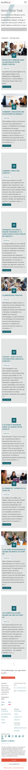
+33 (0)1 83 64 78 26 (21, 688)
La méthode (4, 711)
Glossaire (16, 730)
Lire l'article (6, 86)
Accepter (14, 760)
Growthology (6, 118)
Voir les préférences (14, 764)
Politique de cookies (8, 767)
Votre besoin (17, 711)
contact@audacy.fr (21, 690)
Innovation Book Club (20, 728)
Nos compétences (6, 714)
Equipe (3, 719)
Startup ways (6, 68)
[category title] (14, 55)
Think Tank (17, 725)
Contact (3, 722)
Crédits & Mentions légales (18, 767)
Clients (16, 714)
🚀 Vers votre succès (8, 677)
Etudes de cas (18, 717)
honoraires (4, 717)
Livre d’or (16, 719)
